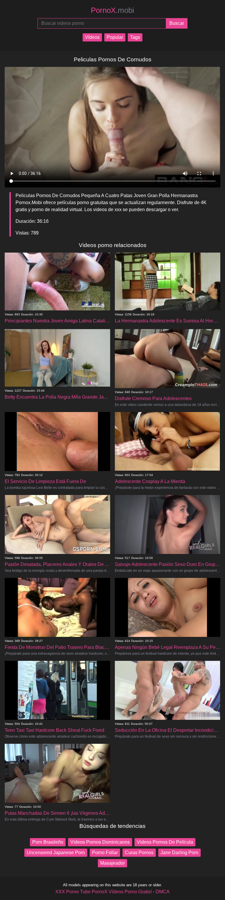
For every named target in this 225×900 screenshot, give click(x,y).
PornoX (112, 10)
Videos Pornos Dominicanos (100, 842)
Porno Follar (105, 852)
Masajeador (112, 863)
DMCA (163, 891)
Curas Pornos (139, 852)
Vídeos (92, 37)
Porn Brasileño (47, 842)
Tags (135, 37)
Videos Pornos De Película (165, 842)
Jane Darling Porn (179, 852)
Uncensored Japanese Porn (56, 852)
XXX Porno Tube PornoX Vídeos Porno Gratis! (103, 891)
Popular (115, 37)
